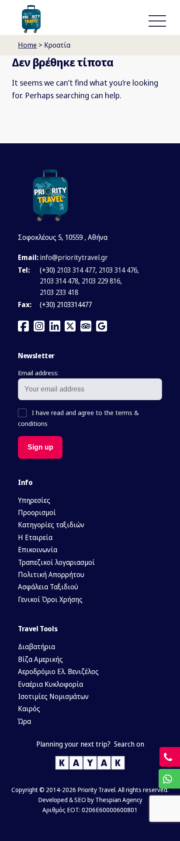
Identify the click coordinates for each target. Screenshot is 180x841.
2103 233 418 (59, 292)
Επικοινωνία (37, 549)
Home (27, 45)
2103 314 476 (118, 270)
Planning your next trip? (73, 744)
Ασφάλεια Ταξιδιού (48, 587)
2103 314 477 (76, 270)
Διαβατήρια (36, 646)
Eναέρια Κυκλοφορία (50, 684)
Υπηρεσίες (34, 500)
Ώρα (24, 721)
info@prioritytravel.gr (74, 257)
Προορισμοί (37, 512)
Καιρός (29, 708)
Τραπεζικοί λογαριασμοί (56, 562)
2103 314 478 (59, 281)
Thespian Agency (118, 800)
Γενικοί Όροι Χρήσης (50, 599)
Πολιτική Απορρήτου (51, 574)
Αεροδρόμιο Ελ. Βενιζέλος (58, 671)
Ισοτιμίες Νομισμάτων (53, 696)
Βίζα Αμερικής (40, 659)
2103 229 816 (101, 281)
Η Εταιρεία (35, 537)
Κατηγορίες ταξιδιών (51, 525)
